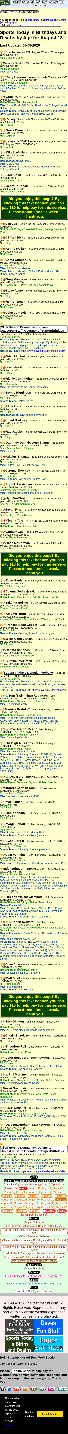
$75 (41, 1388)
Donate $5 (39, 5)
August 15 (20, 1199)
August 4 (10, 1192)
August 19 (6, 1203)
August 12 (47, 1196)
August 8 (58, 1192)
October (61, 1211)
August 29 (7, 1211)
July (14, 1188)
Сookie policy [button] (9, 1427)
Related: (34, 1218)
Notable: (34, 1279)
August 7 (46, 1192)
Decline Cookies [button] (29, 1414)
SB (32, 1)
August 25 (20, 1207)
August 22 (47, 1203)
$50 (33, 1388)
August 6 (34, 1192)
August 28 (61, 1207)
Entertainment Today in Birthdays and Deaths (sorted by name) (34, 1248)
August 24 (6, 1207)
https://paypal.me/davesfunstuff (49, 690)
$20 (25, 1388)
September (49, 1211)
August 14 (6, 1199)
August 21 (34, 1203)
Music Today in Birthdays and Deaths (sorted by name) (34, 1253)
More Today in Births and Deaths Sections (34, 1261)
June (7, 1188)
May (61, 1184)
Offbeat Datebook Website (34, 1236)
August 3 (59, 1188)
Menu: (34, 1177)
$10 (16, 1388)
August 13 (60, 1196)
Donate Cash (20, 1371)
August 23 (61, 1203)
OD (38, 1)
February (35, 1184)
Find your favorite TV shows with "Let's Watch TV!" (34, 1276)
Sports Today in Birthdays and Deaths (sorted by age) (34, 1180)
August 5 (22, 1192)
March (45, 1184)
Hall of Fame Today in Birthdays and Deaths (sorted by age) (34, 1231)
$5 (9, 1388)
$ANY (62, 1388)
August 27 (47, 1207)
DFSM (53, 1)
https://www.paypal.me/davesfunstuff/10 (43, 351)
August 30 (21, 1211)
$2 (2, 1388)
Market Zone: (34, 1264)
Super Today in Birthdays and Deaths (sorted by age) (34, 1226)
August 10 (19, 1196)
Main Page (10, 1184)
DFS (25, 1)
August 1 (34, 1188)
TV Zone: (34, 1272)
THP (62, 1)
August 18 (61, 1199)
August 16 (34, 1199)
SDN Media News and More (44, 1283)
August (23, 1188)
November (27, 1214)
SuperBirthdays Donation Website (28, 672)
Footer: (34, 1287)
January (23, 1184)
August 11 (33, 1196)
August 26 (34, 1207)
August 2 (46, 1188)
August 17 (47, 1199)
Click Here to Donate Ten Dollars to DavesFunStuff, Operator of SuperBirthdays (32, 328)
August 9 (7, 1196)
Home (17, 1)
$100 (51, 1388)
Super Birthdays (34, 1222)
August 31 (34, 1211)
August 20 (20, 1203)
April (54, 1184)
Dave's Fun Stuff (34, 1268)
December (41, 1214)
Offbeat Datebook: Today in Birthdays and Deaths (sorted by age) (34, 1241)
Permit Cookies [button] (50, 1414)
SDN (45, 1)
